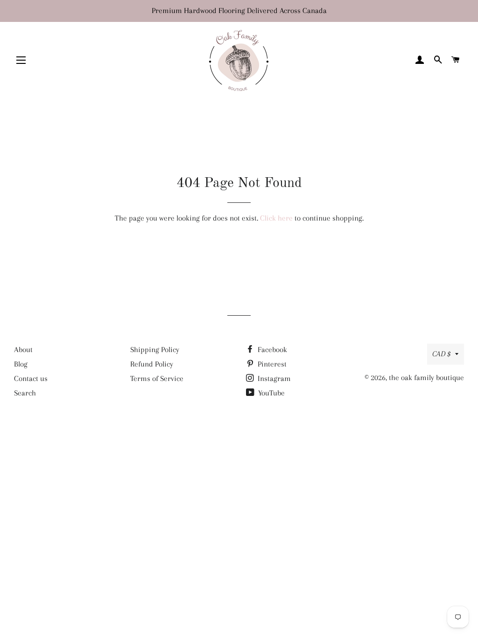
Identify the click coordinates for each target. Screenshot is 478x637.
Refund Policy (151, 364)
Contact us (31, 378)
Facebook (271, 349)
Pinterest (271, 364)
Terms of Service (156, 378)
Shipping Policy (154, 349)
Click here (276, 218)
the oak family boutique (426, 377)
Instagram (273, 378)
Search (25, 392)
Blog (21, 364)
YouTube (270, 392)
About (23, 349)
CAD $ (441, 353)
